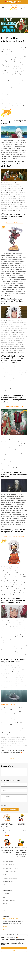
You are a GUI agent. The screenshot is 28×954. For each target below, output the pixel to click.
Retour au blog (14, 758)
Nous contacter (6, 903)
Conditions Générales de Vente (10, 868)
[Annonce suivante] (25, 2)
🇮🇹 (5, 835)
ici (16, 107)
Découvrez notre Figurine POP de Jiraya (14, 536)
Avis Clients (6, 893)
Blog (4, 897)
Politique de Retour (8, 881)
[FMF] (6, 117)
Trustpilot (5, 910)
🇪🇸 (7, 835)
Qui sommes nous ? (7, 885)
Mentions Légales (7, 874)
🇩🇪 (8, 835)
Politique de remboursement (10, 907)
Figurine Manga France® (6, 13)
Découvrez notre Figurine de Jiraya (14, 222)
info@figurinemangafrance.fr (10, 918)
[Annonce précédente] (2, 2)
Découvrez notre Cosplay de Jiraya (14, 406)
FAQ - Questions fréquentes (9, 871)
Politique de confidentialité (10, 878)
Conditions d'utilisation (9, 864)
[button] (3, 8)
